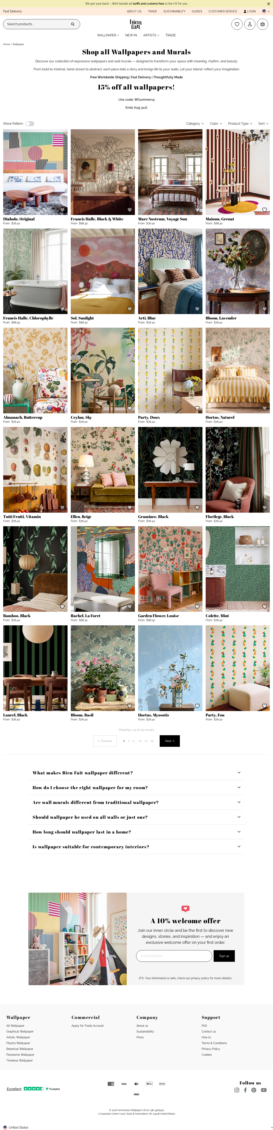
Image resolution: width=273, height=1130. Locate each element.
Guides (197, 11)
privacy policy (200, 978)
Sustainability (174, 11)
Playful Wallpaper (18, 1043)
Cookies (207, 1054)
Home (6, 44)
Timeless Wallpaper (19, 1060)
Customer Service (223, 11)
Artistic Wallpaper (18, 1037)
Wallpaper (106, 35)
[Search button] (73, 24)
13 (146, 740)
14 (151, 740)
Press (140, 1037)
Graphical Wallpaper (20, 1031)
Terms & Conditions (214, 1043)
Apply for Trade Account (88, 1025)
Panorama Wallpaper (20, 1054)
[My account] (249, 24)
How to (206, 1037)
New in (131, 35)
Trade (152, 11)
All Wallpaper (15, 1025)
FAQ (204, 1025)
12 (140, 740)
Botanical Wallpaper (19, 1048)
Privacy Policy (211, 1048)
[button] (264, 11)
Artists (149, 35)
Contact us (209, 1031)
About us (134, 11)
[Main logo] (136, 24)
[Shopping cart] (262, 24)
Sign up (224, 956)
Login (251, 11)
